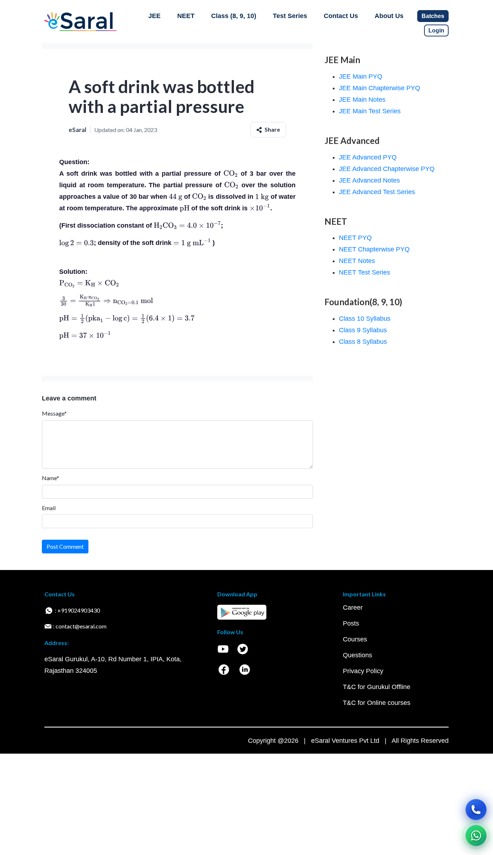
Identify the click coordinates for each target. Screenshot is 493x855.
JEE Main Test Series (370, 111)
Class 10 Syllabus (365, 318)
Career (353, 607)
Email (49, 507)
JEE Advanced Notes (369, 180)
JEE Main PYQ (360, 76)
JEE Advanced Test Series (377, 192)
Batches (433, 16)
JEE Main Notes (362, 99)
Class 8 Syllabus (363, 341)
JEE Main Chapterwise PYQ (379, 88)
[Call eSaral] (476, 809)
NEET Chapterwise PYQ (374, 249)
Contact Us (341, 15)
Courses (355, 639)
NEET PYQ (355, 237)
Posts (351, 623)
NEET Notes (357, 260)
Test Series (290, 15)
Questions (357, 655)
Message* (54, 413)
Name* (50, 477)
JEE (154, 15)
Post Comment (65, 546)
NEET (186, 15)
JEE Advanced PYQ (368, 157)
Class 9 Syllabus (363, 330)
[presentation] (230, 173)
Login (436, 30)
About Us (389, 15)
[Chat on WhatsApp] (476, 835)
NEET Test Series (364, 272)
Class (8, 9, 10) (233, 15)
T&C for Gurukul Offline (376, 686)
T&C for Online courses (376, 702)
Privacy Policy (363, 671)
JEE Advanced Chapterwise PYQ (387, 168)
